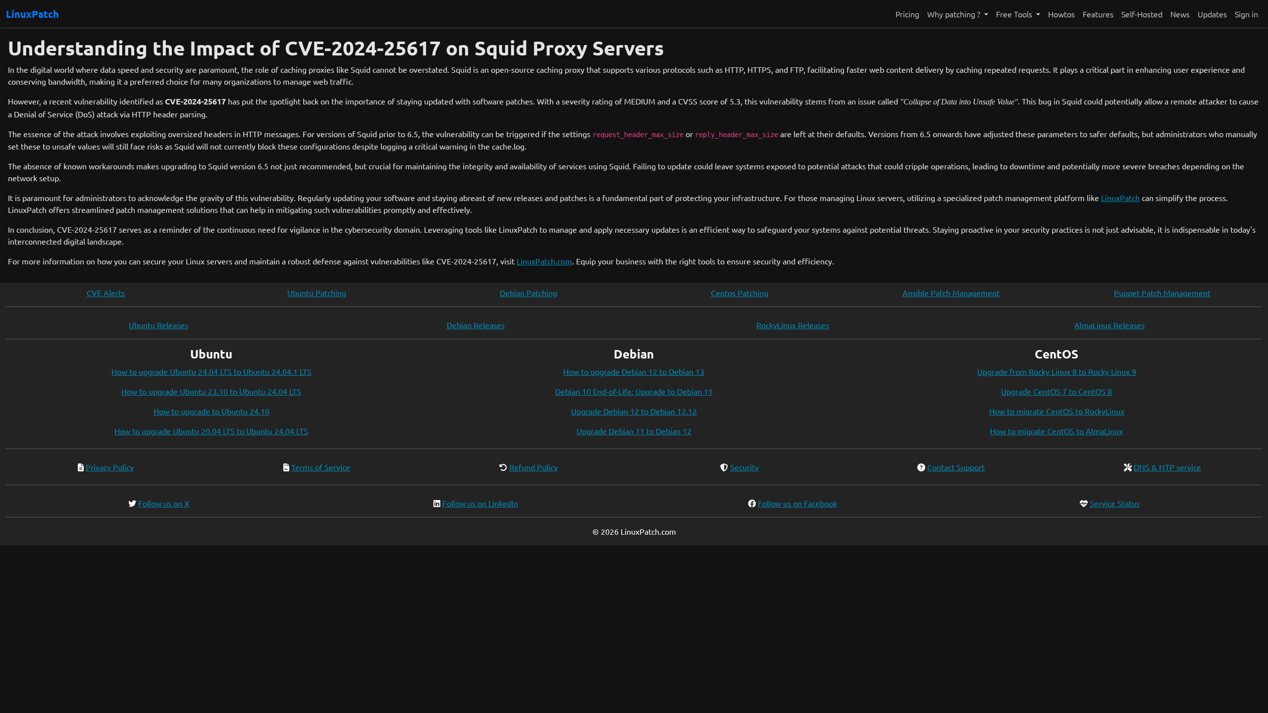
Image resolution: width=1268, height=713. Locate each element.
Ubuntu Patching (316, 293)
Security (744, 467)
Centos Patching (739, 293)
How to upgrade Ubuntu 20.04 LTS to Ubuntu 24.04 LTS (211, 431)
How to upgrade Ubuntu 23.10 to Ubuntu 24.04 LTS (211, 391)
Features (1098, 13)
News (1180, 13)
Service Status (1115, 503)
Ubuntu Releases (158, 325)
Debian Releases (476, 325)
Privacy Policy (110, 467)
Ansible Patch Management (951, 293)
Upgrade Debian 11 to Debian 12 (634, 431)
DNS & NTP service (1167, 467)
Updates (1212, 13)
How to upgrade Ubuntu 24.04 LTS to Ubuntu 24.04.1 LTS (211, 371)
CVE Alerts (106, 293)
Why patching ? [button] (954, 13)
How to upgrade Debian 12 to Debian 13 (633, 371)
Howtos (1061, 13)
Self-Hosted (1141, 13)
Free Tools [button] (1015, 13)
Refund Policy (533, 467)
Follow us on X (163, 503)
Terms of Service (320, 467)
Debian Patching (528, 293)
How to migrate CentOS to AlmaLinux (1056, 431)
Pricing (907, 13)
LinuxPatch (32, 13)
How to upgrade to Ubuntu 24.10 (211, 411)
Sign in (1246, 13)
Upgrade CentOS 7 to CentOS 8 (1056, 391)
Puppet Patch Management (1162, 293)
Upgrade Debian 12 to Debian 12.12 (634, 411)
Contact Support (956, 467)
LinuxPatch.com (544, 261)
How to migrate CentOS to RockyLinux (1056, 411)
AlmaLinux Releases (1109, 325)
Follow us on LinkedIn (480, 503)
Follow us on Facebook (797, 503)
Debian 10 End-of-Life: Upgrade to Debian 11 (634, 391)
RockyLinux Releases (792, 325)
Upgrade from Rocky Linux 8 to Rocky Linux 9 (1056, 371)
